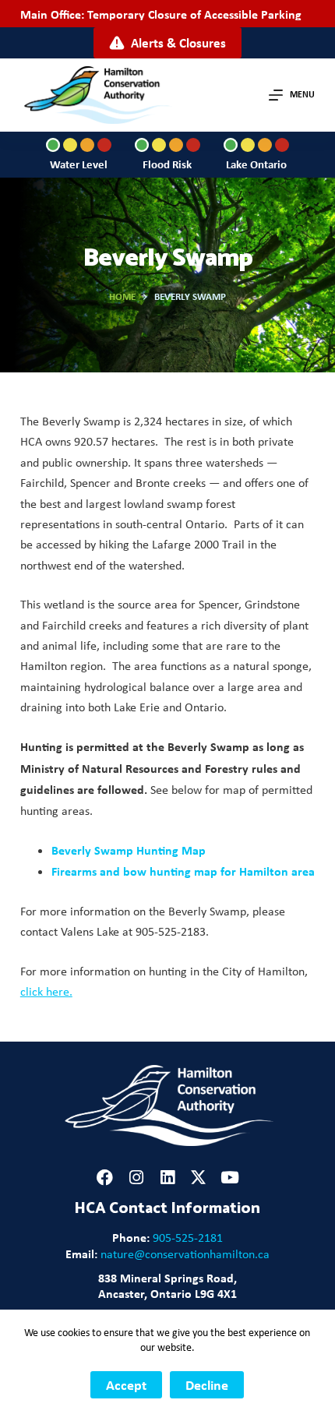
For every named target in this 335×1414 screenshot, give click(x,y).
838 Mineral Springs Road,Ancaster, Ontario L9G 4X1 (167, 1285)
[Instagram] (136, 1177)
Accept (126, 1385)
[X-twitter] (198, 1177)
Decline (206, 1385)
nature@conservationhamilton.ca (185, 1254)
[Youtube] (229, 1177)
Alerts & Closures (178, 42)
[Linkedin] (167, 1177)
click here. (46, 991)
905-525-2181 (188, 1237)
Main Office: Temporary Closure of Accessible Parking (161, 14)
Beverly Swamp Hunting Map (128, 850)
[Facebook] (105, 1177)
